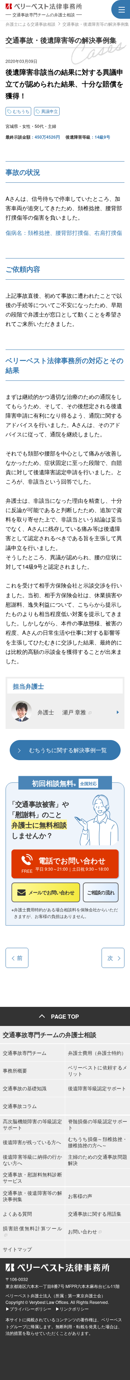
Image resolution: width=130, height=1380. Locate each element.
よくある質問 (17, 1213)
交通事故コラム (20, 1105)
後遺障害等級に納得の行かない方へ (32, 1159)
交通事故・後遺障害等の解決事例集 (32, 1195)
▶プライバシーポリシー (28, 1309)
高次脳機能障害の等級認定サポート (32, 1124)
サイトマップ (17, 1249)
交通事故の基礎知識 (24, 1088)
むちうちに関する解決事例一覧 (68, 750)
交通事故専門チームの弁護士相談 (49, 1034)
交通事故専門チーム (24, 1052)
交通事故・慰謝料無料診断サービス (32, 1177)
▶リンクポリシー (72, 1309)
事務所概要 (15, 1070)
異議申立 (49, 111)
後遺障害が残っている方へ (32, 1142)
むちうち (21, 111)
